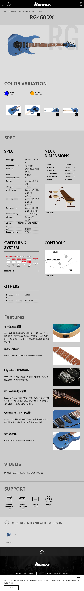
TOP (5, 11)
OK (11, 587)
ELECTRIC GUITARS (24, 11)
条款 (25, 573)
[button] (4, 4)
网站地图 (65, 573)
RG (33, 11)
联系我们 (18, 573)
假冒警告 (48, 573)
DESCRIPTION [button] (52, 213)
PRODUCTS (12, 11)
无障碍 (56, 573)
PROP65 (40, 573)
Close (78, 577)
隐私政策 (32, 573)
